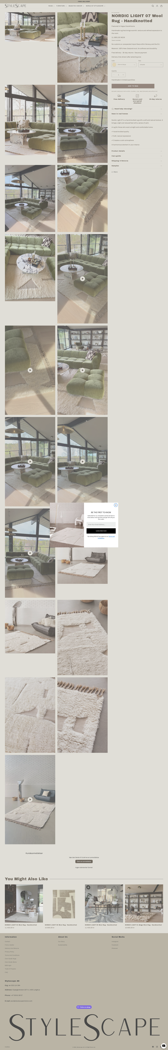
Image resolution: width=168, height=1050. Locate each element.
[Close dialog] (115, 505)
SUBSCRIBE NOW (101, 531)
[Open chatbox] (163, 1046)
